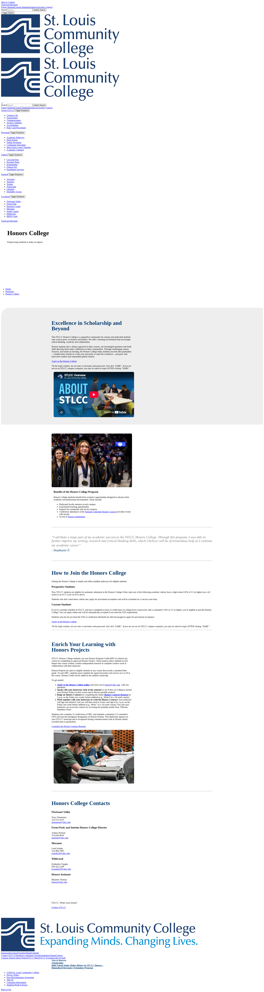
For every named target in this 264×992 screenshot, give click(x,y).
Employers (34, 7)
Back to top (6, 989)
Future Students (8, 7)
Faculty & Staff (58, 958)
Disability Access (14, 192)
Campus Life (12, 115)
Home (8, 289)
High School (12, 140)
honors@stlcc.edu (112, 685)
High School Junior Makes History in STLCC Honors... (77, 965)
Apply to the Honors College (64, 361)
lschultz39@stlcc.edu (61, 853)
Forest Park (11, 204)
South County (13, 211)
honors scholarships (76, 517)
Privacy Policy (13, 975)
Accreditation (12, 125)
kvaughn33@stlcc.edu (61, 869)
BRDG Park (12, 216)
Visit (3, 5)
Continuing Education (16, 145)
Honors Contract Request (116, 695)
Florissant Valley (14, 201)
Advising (11, 179)
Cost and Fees (13, 159)
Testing (10, 184)
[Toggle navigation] (2, 103)
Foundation (44, 955)
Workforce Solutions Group (27, 955)
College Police (20, 958)
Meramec (11, 209)
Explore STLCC (59, 907)
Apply (8, 5)
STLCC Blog (33, 958)
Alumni (52, 955)
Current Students (22, 7)
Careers (59, 955)
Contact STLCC (8, 955)
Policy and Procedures (16, 128)
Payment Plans (13, 162)
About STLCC (7, 110)
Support (4, 174)
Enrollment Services (15, 169)
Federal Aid (12, 167)
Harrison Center (13, 206)
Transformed (12, 118)
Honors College (12, 294)
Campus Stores (7, 958)
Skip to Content (8, 2)
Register (14, 5)
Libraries (10, 189)
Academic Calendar (15, 150)
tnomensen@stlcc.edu (61, 822)
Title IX (10, 980)
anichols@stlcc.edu (60, 838)
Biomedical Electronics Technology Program (72, 968)
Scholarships (12, 164)
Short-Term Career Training (19, 147)
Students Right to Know (17, 985)
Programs (5, 132)
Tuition (4, 155)
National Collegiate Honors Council (100, 512)
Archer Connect (46, 7)
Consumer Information (16, 982)
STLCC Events (45, 958)
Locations (5, 196)
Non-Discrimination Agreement (20, 977)
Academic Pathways (15, 137)
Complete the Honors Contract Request (69, 726)
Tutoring (10, 182)
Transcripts (11, 187)
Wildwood (11, 214)
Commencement (14, 120)
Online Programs (14, 142)
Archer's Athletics (14, 123)
